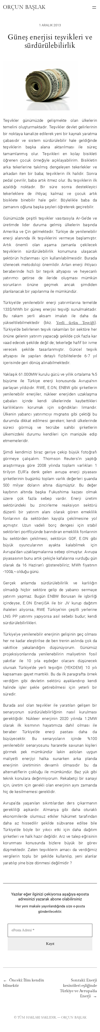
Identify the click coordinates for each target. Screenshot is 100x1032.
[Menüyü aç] (94, 7)
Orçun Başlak (24, 7)
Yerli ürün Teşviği (75, 322)
